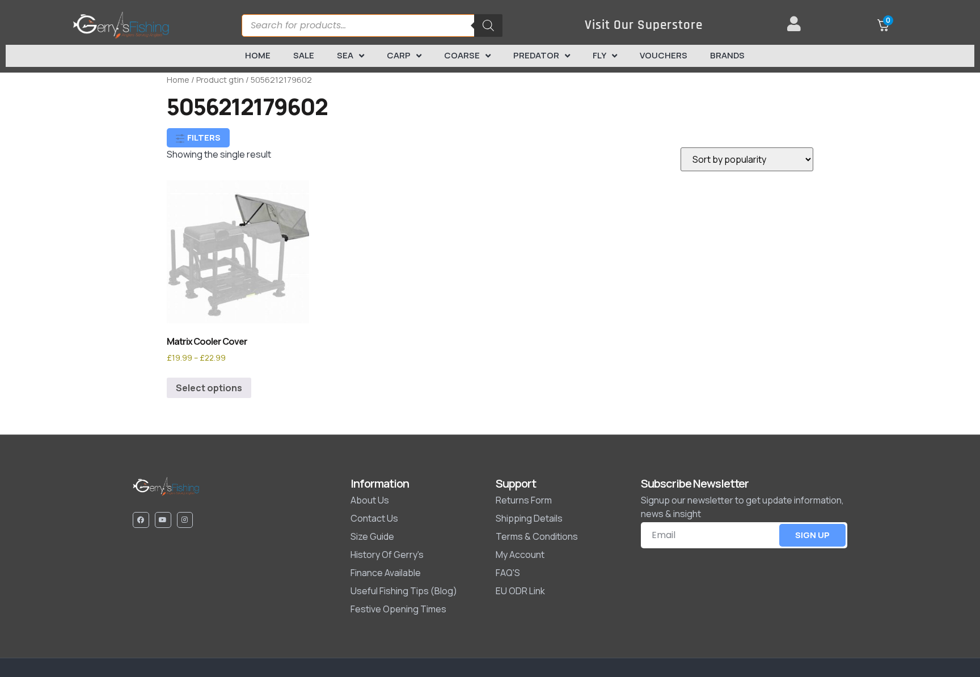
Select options (209, 388)
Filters (203, 137)
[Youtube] (163, 520)
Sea (345, 55)
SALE (303, 55)
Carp (399, 55)
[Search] (488, 25)
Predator (536, 55)
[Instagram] (185, 520)
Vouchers (663, 55)
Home (258, 55)
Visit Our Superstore (644, 25)
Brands (727, 55)
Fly (599, 55)
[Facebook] (141, 520)
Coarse (462, 55)
